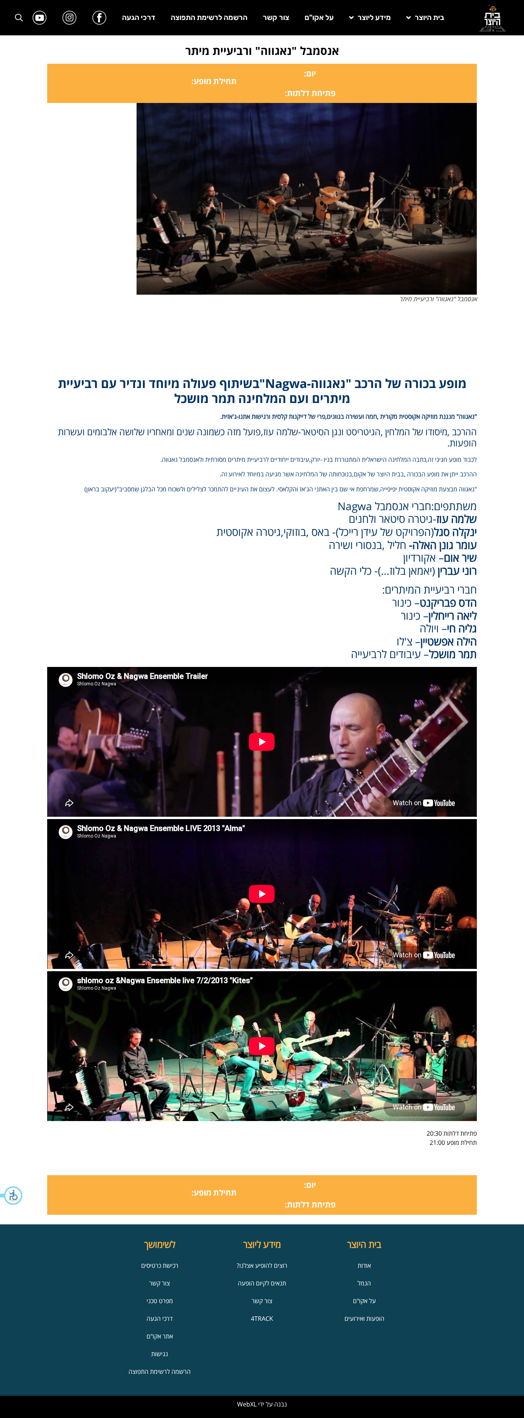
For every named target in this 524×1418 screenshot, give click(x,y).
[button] (11, 1195)
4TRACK (262, 1318)
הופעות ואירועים (364, 1318)
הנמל (364, 1283)
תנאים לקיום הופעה (262, 1283)
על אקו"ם (319, 17)
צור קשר (276, 17)
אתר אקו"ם (160, 1336)
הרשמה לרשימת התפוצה (209, 17)
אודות (364, 1265)
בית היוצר (429, 17)
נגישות (159, 1354)
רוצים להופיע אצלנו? (262, 1265)
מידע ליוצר (374, 17)
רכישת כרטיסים (159, 1265)
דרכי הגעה (138, 17)
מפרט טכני (160, 1301)
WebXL (247, 1404)
